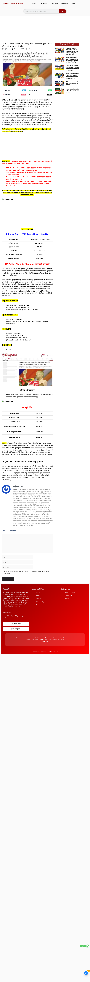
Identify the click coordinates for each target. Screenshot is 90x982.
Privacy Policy (40, 602)
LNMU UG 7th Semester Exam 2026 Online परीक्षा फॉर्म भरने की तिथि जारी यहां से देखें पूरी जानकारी (72, 68)
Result (73, 4)
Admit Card (54, 4)
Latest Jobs (43, 4)
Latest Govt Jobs (70, 592)
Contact (38, 598)
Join (24, 90)
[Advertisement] (45, 28)
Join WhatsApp (16, 624)
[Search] (62, 11)
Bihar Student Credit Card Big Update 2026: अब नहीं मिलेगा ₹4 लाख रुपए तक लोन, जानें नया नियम (72, 60)
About (37, 595)
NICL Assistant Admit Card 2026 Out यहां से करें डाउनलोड (72, 83)
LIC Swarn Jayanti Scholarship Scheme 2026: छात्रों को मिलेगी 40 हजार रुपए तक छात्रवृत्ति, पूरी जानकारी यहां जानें (72, 51)
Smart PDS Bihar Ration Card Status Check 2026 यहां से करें (72, 90)
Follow (23, 94)
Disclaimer (39, 605)
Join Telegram (15, 629)
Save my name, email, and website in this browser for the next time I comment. (26, 572)
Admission (64, 4)
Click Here (39, 432)
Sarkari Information (13, 3)
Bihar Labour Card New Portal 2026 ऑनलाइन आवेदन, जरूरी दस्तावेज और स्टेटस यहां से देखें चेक (72, 76)
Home (34, 4)
